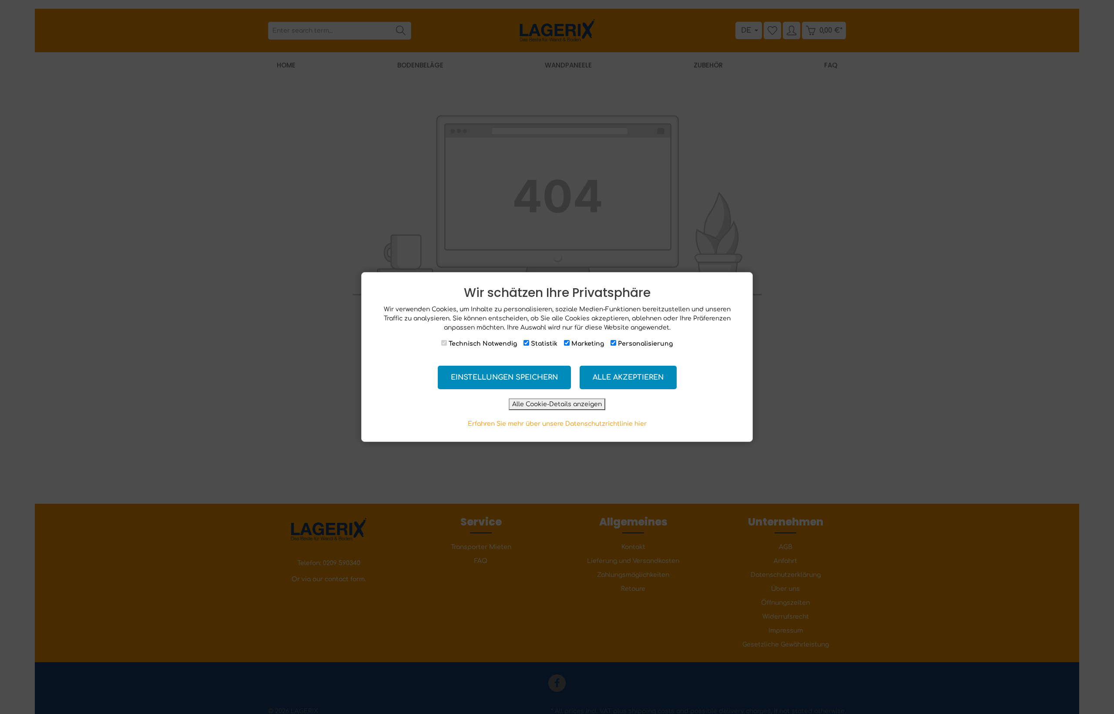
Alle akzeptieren (628, 377)
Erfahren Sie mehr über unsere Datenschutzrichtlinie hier (557, 424)
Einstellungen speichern (504, 377)
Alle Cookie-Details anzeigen (557, 404)
